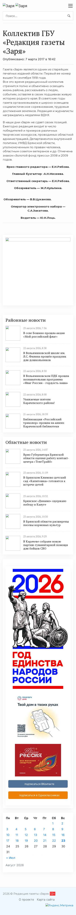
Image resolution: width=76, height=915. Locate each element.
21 (44, 840)
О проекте (26, 899)
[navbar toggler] (70, 5)
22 (54, 840)
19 (26, 840)
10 (7, 835)
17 (7, 840)
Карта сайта (46, 899)
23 (63, 840)
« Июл (10, 858)
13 (35, 835)
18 (17, 840)
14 (44, 835)
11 (16, 835)
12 (26, 835)
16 (63, 835)
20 (36, 840)
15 (53, 835)
